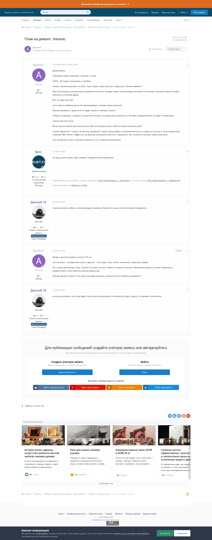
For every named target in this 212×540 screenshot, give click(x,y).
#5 (187, 290)
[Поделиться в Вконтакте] (174, 416)
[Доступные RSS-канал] (187, 494)
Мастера (108, 19)
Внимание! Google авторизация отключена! (103, 4)
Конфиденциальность (76, 513)
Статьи (68, 19)
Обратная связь (168, 12)
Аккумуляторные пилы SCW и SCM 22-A (134, 451)
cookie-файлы (42, 533)
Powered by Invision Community (106, 519)
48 (44, 176)
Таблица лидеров (132, 513)
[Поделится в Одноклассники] (184, 416)
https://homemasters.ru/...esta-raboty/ (114, 180)
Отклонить (182, 533)
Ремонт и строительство (59, 50)
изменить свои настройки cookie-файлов (131, 533)
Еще (118, 19)
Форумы (37, 19)
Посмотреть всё (106, 483)
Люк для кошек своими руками (85, 451)
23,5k (36, 176)
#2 (187, 151)
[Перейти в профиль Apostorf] (28, 49)
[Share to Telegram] (170, 416)
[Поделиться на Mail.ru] (179, 416)
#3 (187, 201)
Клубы (58, 19)
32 (43, 227)
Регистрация (199, 12)
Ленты (186, 19)
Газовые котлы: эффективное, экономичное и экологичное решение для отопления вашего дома (179, 454)
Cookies (108, 513)
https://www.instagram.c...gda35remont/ (163, 180)
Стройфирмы (93, 19)
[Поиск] (88, 12)
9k (36, 227)
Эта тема (77, 12)
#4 (187, 250)
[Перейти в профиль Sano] (38, 161)
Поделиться (156, 49)
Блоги (48, 19)
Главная (25, 19)
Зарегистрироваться (67, 372)
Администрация (150, 513)
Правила (155, 12)
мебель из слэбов (79, 185)
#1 (187, 64)
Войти (184, 12)
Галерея (79, 19)
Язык (60, 513)
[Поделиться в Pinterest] (188, 416)
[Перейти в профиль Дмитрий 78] (38, 212)
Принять (166, 533)
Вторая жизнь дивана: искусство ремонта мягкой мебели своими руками (42, 453)
